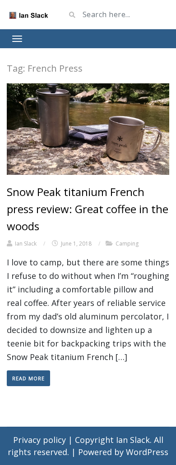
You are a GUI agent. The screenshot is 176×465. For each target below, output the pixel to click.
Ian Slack (26, 243)
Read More (28, 378)
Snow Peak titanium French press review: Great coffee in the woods (87, 209)
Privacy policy (40, 439)
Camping (127, 243)
